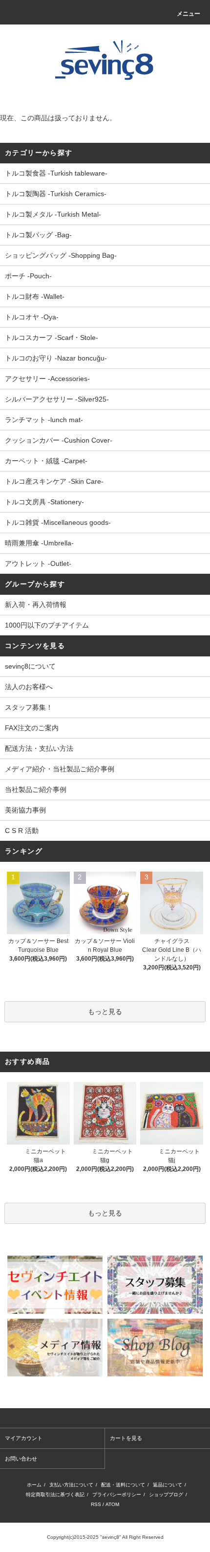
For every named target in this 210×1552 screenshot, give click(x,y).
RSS (96, 1504)
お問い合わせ (21, 1459)
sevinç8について (30, 666)
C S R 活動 (22, 830)
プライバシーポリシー (116, 1494)
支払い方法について (71, 1484)
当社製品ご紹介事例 (35, 789)
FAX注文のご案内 (32, 728)
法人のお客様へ (29, 687)
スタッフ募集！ (29, 707)
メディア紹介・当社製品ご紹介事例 (59, 769)
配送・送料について (123, 1484)
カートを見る (126, 1438)
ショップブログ (166, 1494)
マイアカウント (23, 1438)
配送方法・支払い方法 (39, 748)
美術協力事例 (25, 810)
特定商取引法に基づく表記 (55, 1494)
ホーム (34, 1484)
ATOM (112, 1504)
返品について (167, 1484)
